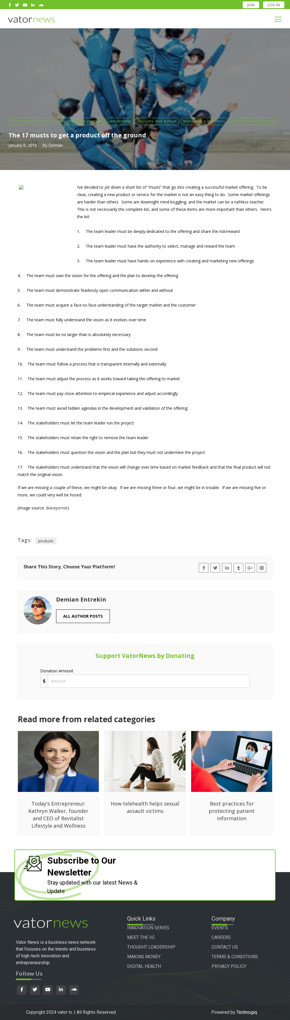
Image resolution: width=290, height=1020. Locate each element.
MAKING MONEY (144, 956)
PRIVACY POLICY (229, 966)
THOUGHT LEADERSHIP (151, 947)
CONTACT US (225, 947)
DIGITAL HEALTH (144, 966)
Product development (253, 121)
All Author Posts (83, 616)
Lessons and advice (157, 121)
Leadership (119, 121)
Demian (55, 145)
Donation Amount (56, 670)
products (46, 540)
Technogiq (246, 1012)
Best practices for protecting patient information (232, 811)
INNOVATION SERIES (148, 927)
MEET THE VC (141, 937)
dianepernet (57, 508)
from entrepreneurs (31, 121)
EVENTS (220, 927)
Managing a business (204, 121)
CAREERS (221, 937)
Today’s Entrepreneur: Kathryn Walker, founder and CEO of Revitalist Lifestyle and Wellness (58, 814)
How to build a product (79, 121)
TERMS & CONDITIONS (235, 956)
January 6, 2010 (22, 145)
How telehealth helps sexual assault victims (145, 807)
